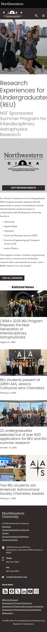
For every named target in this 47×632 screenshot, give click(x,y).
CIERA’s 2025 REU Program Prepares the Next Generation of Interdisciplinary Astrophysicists (21, 329)
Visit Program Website (23, 188)
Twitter (17, 591)
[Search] (36, 15)
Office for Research (10, 600)
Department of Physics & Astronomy (17, 603)
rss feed (5, 591)
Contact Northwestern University (15, 530)
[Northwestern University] (12, 7)
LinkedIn (24, 591)
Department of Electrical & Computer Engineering (22, 607)
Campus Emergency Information (15, 537)
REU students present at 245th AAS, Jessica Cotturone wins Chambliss (22, 384)
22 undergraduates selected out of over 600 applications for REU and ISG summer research (23, 436)
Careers (5, 533)
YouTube (30, 591)
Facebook (11, 591)
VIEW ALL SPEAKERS (12, 278)
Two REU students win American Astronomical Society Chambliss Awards (22, 489)
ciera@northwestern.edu (16, 577)
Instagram (36, 591)
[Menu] (43, 15)
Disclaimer (6, 527)
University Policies (9, 540)
